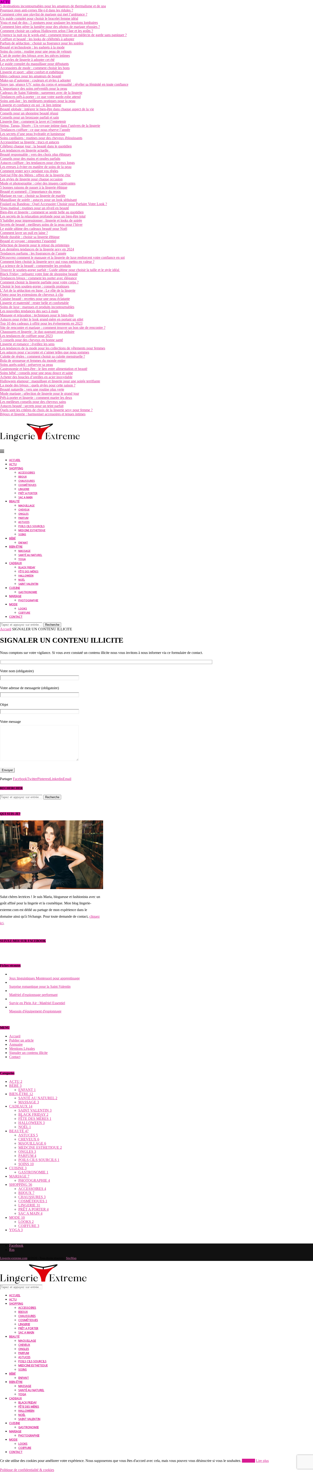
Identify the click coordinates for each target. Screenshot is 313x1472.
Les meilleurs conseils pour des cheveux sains (33, 402)
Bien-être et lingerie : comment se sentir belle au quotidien (42, 212)
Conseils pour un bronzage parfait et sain (29, 117)
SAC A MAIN (25, 497)
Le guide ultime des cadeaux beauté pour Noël (33, 229)
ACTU (13, 464)
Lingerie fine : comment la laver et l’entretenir (33, 121)
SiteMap (71, 1258)
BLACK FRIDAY (26, 567)
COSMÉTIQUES (27, 485)
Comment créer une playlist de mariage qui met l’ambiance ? (43, 14)
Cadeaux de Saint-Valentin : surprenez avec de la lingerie (41, 93)
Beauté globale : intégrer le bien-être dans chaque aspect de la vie (47, 109)
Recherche (52, 624)
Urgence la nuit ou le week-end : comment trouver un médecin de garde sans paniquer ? (63, 35)
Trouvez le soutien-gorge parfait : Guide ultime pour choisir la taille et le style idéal (60, 270)
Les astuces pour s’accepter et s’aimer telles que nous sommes (44, 352)
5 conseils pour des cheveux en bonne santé (31, 340)
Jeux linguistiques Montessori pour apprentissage (44, 978)
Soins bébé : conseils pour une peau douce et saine (36, 373)
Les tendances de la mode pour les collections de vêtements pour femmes (52, 348)
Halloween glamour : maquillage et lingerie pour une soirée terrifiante (50, 381)
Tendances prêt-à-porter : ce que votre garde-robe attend (40, 97)
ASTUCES (24, 522)
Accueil (5, 629)
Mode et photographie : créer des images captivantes (37, 183)
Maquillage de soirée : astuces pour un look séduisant (38, 200)
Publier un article (21, 1040)
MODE (13, 604)
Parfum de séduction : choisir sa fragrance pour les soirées (41, 43)
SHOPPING (16, 468)
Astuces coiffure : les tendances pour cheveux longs (37, 163)
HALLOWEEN (25, 575)
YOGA (22, 559)
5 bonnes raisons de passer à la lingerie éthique (33, 187)
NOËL (21, 579)
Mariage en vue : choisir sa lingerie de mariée (32, 196)
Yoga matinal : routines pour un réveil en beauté (34, 208)
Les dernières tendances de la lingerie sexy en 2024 (37, 249)
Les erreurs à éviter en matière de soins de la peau (35, 167)
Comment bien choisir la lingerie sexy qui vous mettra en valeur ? (47, 262)
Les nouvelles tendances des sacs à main (29, 311)
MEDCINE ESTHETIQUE (31, 530)
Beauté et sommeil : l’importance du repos (30, 191)
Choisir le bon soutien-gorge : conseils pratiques (34, 286)
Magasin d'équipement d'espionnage (35, 1011)
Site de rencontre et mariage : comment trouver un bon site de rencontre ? (52, 327)
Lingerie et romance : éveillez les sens (27, 344)
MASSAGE (24, 550)
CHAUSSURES (26, 480)
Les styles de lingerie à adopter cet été (27, 60)
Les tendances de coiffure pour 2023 (26, 336)
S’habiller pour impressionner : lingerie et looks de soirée (41, 220)
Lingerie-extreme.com (13, 1258)
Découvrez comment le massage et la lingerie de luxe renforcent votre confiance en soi (62, 257)
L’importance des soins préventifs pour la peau (33, 88)
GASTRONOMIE (27, 592)
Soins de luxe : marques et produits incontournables (37, 307)
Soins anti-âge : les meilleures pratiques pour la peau (37, 101)
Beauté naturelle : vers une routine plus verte (32, 389)
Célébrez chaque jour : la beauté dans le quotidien (36, 146)
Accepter (248, 1461)
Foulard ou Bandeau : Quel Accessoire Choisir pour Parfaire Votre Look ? (53, 204)
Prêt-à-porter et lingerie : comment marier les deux (36, 398)
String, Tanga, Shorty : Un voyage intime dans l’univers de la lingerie (50, 126)
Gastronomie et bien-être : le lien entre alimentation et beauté (43, 369)
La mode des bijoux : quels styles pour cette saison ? (37, 385)
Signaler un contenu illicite (28, 1053)
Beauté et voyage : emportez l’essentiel (28, 241)
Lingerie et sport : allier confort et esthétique (31, 72)
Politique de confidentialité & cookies (27, 1470)
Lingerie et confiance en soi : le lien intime (30, 105)
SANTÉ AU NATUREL (30, 555)
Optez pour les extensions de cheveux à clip (31, 295)
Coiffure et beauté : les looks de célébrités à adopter (37, 39)
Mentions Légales (22, 1048)
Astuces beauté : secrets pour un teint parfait (31, 406)
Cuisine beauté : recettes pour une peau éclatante (35, 299)
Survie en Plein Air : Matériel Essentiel (37, 1003)
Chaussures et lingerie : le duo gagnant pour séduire (37, 332)
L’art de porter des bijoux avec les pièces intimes (35, 55)
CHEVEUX (23, 509)
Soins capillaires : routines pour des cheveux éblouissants (41, 138)
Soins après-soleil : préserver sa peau (26, 365)
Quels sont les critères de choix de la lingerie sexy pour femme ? (46, 410)
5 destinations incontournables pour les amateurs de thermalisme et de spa (53, 6)
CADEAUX (15, 563)
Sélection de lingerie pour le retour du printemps (34, 245)
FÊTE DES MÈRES (28, 571)
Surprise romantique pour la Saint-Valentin (40, 986)
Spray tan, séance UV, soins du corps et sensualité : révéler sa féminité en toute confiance (64, 84)
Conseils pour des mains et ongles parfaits (30, 159)
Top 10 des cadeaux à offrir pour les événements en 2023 (41, 323)
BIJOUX (22, 476)
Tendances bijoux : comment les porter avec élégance (38, 278)
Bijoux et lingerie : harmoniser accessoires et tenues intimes (42, 414)
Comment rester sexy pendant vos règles (29, 171)
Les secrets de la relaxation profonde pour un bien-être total (42, 216)
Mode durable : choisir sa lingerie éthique (30, 237)
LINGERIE (23, 489)
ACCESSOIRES (26, 472)
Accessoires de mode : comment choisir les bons (35, 68)
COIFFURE (24, 612)
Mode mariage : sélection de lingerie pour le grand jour (39, 393)
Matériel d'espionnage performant (33, 995)
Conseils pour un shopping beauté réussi (29, 113)
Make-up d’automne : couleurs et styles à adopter (35, 80)
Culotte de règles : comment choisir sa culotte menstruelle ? (42, 356)
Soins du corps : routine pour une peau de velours (35, 51)
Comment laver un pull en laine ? (24, 233)
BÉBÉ (12, 538)
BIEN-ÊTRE (15, 547)
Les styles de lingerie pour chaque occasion (31, 179)
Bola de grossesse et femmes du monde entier (33, 360)
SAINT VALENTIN (28, 583)
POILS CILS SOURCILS (31, 526)
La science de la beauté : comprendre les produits (35, 266)
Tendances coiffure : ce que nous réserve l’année (35, 130)
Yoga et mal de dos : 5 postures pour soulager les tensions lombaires (49, 22)
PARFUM (23, 518)
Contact (14, 1057)
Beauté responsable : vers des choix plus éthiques (35, 154)
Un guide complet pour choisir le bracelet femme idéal (39, 18)
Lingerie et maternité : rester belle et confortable (34, 303)
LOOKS (22, 608)
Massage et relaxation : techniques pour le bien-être (37, 315)
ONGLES (23, 513)
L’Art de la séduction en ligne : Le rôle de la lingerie (37, 290)
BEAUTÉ (14, 501)
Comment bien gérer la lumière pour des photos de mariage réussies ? (50, 27)
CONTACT (15, 617)
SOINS (22, 534)
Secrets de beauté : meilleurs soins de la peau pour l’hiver (41, 224)
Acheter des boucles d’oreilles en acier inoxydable (36, 377)
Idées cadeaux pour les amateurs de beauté (30, 76)
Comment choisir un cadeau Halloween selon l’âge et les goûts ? (46, 31)
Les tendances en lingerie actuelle (25, 150)
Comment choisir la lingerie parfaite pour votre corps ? (39, 282)
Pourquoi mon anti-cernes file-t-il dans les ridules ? (36, 10)
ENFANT (23, 542)
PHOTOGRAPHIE (28, 600)
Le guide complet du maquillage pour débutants (34, 64)
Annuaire (16, 1044)
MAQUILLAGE (26, 505)
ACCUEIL (14, 460)
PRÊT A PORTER (27, 493)
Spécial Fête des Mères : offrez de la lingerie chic (35, 175)
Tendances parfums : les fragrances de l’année (33, 253)
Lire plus (262, 1461)
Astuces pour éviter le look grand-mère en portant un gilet (41, 319)
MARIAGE (15, 596)
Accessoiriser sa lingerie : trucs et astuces (29, 142)
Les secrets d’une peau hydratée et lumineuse (32, 134)
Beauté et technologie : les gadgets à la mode (32, 47)
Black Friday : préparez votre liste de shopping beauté (39, 274)
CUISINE (14, 588)
